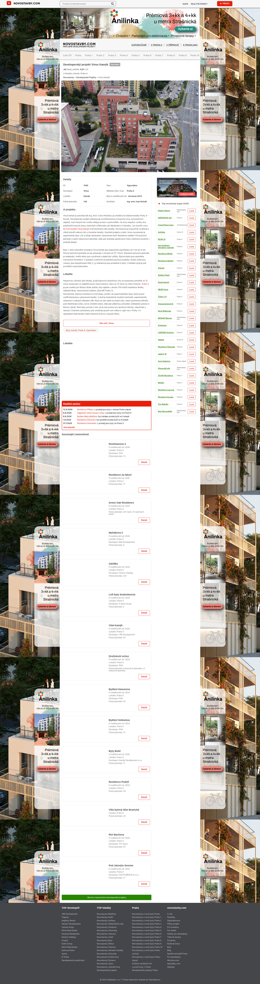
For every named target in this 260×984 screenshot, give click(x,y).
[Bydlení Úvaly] (106, 602)
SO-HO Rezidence (165, 403)
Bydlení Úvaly (164, 296)
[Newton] (106, 455)
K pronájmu (190, 45)
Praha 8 (171, 55)
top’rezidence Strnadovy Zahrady (166, 417)
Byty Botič (114, 962)
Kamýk (74, 351)
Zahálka (113, 678)
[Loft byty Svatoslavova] (85, 723)
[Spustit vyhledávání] (112, 3)
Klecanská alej (164, 374)
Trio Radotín (163, 267)
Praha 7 (159, 55)
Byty (68, 351)
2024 (127, 681)
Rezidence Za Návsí (120, 536)
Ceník (191, 231)
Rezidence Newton (165, 324)
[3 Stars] (97, 87)
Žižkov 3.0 (162, 274)
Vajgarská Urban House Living (90, 433)
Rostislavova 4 (117, 501)
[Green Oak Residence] (85, 581)
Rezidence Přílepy (85, 430)
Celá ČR (67, 55)
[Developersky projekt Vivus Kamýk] (130, 148)
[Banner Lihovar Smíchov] (177, 200)
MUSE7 (161, 303)
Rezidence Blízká (165, 310)
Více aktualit (69, 448)
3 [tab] (131, 189)
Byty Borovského (165, 288)
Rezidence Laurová (166, 382)
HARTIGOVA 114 (165, 238)
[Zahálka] (85, 689)
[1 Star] (70, 87)
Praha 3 (112, 55)
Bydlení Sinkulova (118, 927)
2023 (127, 823)
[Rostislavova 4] (85, 512)
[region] (106, 392)
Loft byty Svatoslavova (122, 712)
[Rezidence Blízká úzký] (130, 63)
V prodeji (156, 45)
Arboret (161, 339)
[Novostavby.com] (27, 3)
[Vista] (106, 744)
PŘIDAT (226, 3)
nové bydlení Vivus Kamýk (77, 249)
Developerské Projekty (86, 100)
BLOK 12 (161, 331)
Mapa (185, 4)
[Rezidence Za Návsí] (85, 547)
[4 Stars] (110, 87)
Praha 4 (124, 55)
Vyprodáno (113, 77)
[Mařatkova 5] (85, 654)
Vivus (86, 211)
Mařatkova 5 (116, 643)
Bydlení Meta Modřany (87, 437)
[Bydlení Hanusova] (85, 865)
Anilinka (161, 253)
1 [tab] (125, 189)
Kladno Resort (164, 231)
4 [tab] (134, 189)
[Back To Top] (253, 981)
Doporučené (139, 45)
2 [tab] (128, 189)
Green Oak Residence (121, 570)
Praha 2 (100, 55)
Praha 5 (136, 55)
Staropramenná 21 (165, 260)
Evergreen (162, 317)
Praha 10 (195, 55)
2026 (127, 504)
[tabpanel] (130, 148)
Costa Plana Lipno (165, 245)
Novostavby (68, 100)
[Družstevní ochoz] (85, 831)
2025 (127, 539)
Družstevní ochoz (119, 820)
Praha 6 (147, 55)
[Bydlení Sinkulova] (85, 938)
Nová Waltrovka (164, 353)
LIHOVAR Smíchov (166, 281)
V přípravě (172, 45)
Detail (144, 523)
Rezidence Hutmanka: (87, 443)
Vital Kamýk (115, 785)
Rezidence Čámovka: (86, 440)
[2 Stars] (83, 87)
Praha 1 (88, 55)
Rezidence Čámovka (166, 346)
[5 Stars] (124, 87)
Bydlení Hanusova (119, 854)
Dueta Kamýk (163, 410)
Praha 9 (183, 55)
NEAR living (163, 367)
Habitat (161, 425)
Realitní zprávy (199, 4)
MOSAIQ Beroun (165, 360)
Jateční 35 (162, 432)
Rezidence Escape (165, 389)
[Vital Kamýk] (85, 796)
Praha (78, 55)
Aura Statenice (164, 396)
